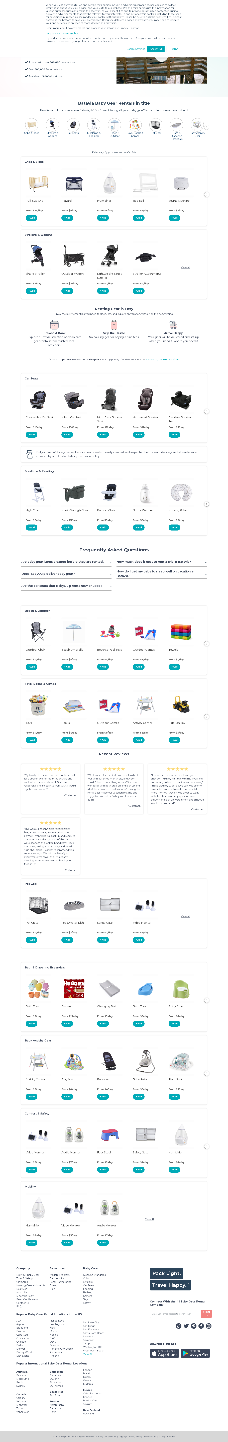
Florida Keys (57, 1320)
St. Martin (55, 1382)
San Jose (55, 1395)
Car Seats (88, 1285)
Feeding (88, 1288)
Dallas (19, 1345)
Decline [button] (173, 48)
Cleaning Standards (94, 1274)
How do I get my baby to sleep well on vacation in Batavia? (155, 574)
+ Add (32, 218)
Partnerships (57, 1278)
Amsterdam (57, 1404)
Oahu (53, 1341)
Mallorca (88, 1384)
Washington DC (92, 1347)
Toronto (20, 1408)
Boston (20, 1331)
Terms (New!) (150, 1436)
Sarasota (88, 1336)
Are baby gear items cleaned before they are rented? (62, 562)
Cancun (87, 1397)
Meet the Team (25, 1295)
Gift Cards (22, 1281)
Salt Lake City (91, 1322)
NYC (52, 1338)
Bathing (87, 1292)
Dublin (87, 1377)
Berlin (53, 1411)
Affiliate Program (60, 1274)
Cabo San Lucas (92, 1393)
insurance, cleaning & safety (162, 359)
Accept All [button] (156, 48)
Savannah (88, 1340)
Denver (20, 1348)
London (87, 1369)
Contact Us (22, 1302)
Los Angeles (57, 1324)
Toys (85, 1299)
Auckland (88, 1413)
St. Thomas (56, 1385)
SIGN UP (206, 1313)
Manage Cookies (167, 1436)
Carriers (87, 1295)
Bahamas (55, 1375)
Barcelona (55, 1408)
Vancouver (22, 1411)
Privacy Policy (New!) (106, 1436)
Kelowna (21, 1401)
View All (185, 267)
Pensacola (56, 1352)
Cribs (86, 1278)
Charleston (22, 1338)
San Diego (89, 1326)
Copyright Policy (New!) (130, 1436)
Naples (54, 1334)
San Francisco (91, 1329)
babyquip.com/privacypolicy (62, 33)
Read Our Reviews (27, 1299)
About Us (21, 1292)
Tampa (87, 1343)
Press (53, 1285)
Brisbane (21, 1375)
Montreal (21, 1404)
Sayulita (87, 1404)
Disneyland (22, 1355)
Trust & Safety (24, 1278)
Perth (19, 1382)
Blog (52, 1288)
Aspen (20, 1324)
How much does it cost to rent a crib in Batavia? (154, 562)
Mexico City (90, 1400)
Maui (52, 1327)
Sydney (20, 1385)
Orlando (54, 1345)
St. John (54, 1378)
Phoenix (54, 1355)
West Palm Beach (93, 1350)
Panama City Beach (61, 1348)
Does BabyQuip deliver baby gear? (48, 574)
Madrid (87, 1373)
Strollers (87, 1281)
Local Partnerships (60, 1281)
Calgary (20, 1397)
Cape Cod (22, 1334)
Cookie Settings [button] (136, 48)
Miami (53, 1331)
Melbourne (22, 1378)
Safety (87, 1302)
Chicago (21, 1341)
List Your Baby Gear (27, 1274)
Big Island (22, 1327)
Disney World (24, 1352)
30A (18, 1320)
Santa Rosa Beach (93, 1333)
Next (206, 194)
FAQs (19, 1306)
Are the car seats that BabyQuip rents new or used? (61, 586)
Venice (87, 1380)
